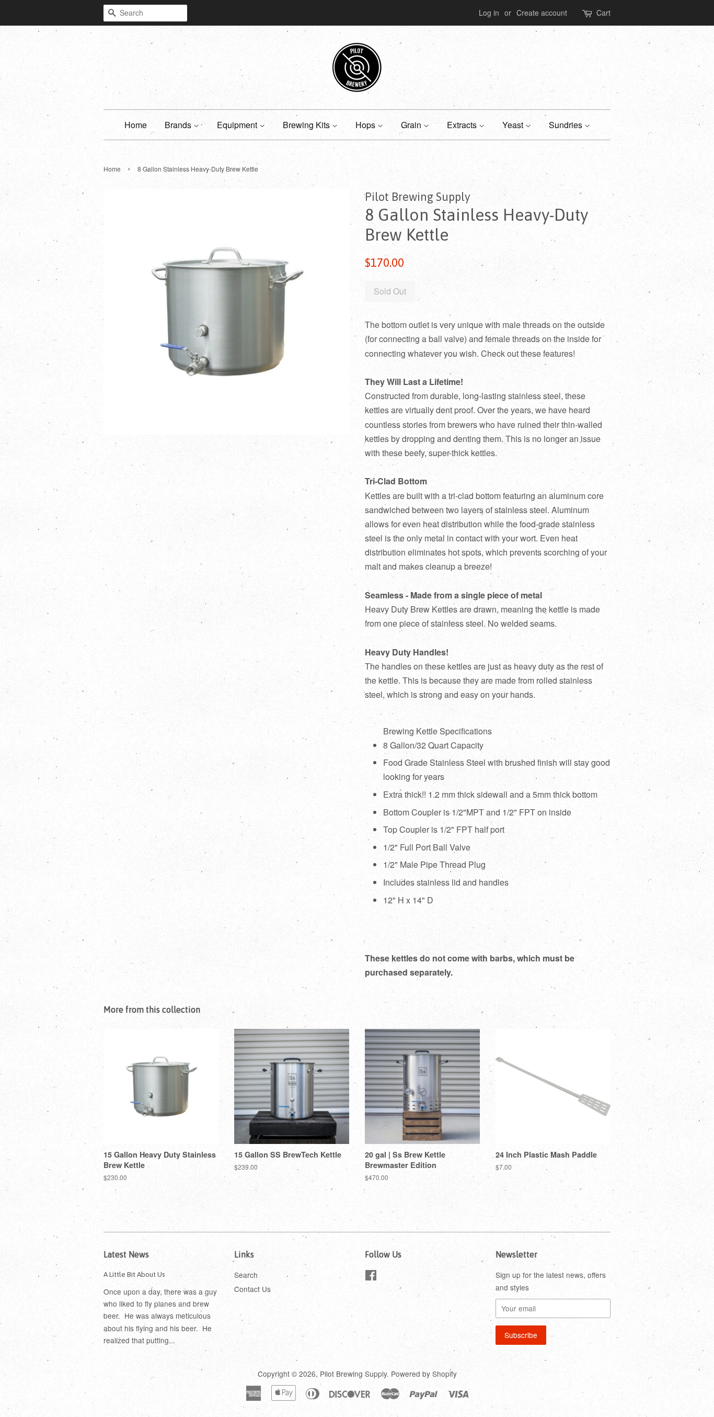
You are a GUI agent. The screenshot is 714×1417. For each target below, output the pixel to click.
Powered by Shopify (424, 1373)
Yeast (513, 125)
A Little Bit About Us (134, 1274)
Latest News (126, 1254)
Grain (412, 125)
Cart (603, 12)
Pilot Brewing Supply (353, 1373)
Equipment (238, 125)
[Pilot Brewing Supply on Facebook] (371, 1277)
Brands (179, 125)
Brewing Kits (307, 125)
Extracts (463, 125)
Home (135, 125)
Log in (489, 12)
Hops (366, 125)
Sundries (566, 125)
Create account (541, 12)
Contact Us (252, 1289)
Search (246, 1274)
